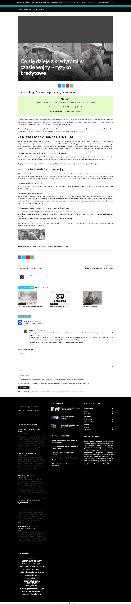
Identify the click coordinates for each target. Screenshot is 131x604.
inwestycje (39, 563)
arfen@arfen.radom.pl (33, 410)
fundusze (33, 563)
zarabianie (26, 594)
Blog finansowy (31, 14)
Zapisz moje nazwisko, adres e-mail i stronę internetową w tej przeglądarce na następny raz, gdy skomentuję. (52, 379)
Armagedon (32, 558)
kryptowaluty (26, 569)
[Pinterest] (67, 86)
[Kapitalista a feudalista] (98, 298)
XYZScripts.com (74, 603)
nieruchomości (42, 246)
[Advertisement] (65, 29)
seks (39, 585)
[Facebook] (100, 9)
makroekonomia (26, 572)
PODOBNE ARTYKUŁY (26, 287)
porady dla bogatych (32, 578)
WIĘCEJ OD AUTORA (41, 287)
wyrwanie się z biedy (32, 591)
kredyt (35, 246)
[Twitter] (106, 9)
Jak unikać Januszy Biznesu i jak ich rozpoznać (70, 425)
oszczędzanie (29, 575)
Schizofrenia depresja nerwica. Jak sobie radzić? (70, 408)
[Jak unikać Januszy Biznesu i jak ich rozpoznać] (53, 426)
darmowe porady (27, 246)
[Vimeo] (108, 9)
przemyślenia (30, 585)
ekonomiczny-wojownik (28, 424)
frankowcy (26, 563)
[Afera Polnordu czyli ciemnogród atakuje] (33, 298)
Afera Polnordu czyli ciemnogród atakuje (30, 306)
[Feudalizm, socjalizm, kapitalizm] (55, 417)
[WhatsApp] (71, 86)
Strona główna (21, 14)
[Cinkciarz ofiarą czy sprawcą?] (65, 298)
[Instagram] (103, 9)
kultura (38, 569)
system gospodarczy (29, 589)
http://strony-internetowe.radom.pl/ (38, 275)
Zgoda (112, 2)
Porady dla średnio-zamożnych (55, 246)
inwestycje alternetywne (28, 566)
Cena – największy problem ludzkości (30, 268)
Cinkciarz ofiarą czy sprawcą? (59, 306)
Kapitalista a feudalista (90, 306)
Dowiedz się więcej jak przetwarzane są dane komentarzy (66, 391)
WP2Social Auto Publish (58, 603)
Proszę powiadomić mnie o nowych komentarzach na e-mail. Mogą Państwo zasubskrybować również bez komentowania (53, 383)
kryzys (33, 569)
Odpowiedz (26, 325)
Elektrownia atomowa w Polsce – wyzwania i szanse (29, 502)
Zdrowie (33, 594)
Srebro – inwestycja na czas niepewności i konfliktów (28, 527)
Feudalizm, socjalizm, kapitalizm (67, 417)
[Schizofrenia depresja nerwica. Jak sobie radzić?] (55, 409)
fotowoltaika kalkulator (58, 458)
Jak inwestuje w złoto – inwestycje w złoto (98, 268)
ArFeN (25, 77)
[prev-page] (19, 310)
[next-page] (22, 310)
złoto (39, 594)
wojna (66, 246)
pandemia (37, 575)
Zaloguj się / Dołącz (39, 9)
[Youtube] (111, 9)
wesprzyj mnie (76, 111)
